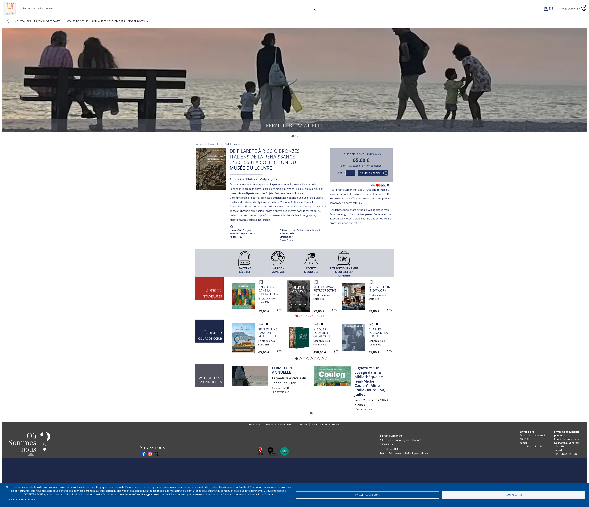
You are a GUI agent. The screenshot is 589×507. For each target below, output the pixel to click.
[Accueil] (11, 8)
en (551, 8)
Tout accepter (513, 494)
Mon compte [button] (569, 8)
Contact (303, 424)
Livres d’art (254, 424)
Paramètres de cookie (367, 494)
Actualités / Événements (108, 21)
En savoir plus (281, 392)
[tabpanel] (256, 296)
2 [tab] (300, 316)
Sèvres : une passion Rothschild (267, 332)
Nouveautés (23, 21)
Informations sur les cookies (326, 424)
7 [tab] (319, 316)
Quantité (340, 173)
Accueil (200, 144)
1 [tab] (296, 316)
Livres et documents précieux (279, 424)
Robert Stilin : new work (379, 288)
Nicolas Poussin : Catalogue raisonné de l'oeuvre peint (323, 337)
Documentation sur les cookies (21, 499)
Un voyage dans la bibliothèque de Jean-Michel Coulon (269, 295)
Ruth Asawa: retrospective (325, 288)
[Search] (314, 8)
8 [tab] (322, 316)
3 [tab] (304, 316)
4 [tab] (307, 316)
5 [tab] (311, 316)
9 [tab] (326, 316)
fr (546, 8)
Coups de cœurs (78, 21)
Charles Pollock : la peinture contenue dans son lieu (379, 336)
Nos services (136, 21)
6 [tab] (315, 316)
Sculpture (238, 144)
